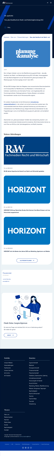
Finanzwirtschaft (33, 370)
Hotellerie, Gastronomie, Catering (38, 375)
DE (47, 2)
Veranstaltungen (8, 365)
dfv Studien (7, 375)
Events (6, 425)
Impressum (7, 444)
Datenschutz (17, 444)
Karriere (6, 419)
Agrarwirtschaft (33, 363)
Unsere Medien (8, 363)
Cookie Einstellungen (45, 444)
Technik (31, 396)
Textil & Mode (33, 399)
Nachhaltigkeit (33, 391)
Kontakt (6, 430)
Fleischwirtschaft (34, 373)
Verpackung (32, 404)
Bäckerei (31, 365)
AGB (12, 444)
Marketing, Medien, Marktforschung (39, 386)
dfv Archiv (7, 373)
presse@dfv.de (6, 281)
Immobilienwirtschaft (35, 378)
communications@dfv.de (24, 436)
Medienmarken (8, 417)
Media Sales (7, 422)
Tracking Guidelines (35, 444)
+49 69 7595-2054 (7, 279)
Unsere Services (8, 370)
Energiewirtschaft (34, 368)
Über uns (6, 414)
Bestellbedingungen (26, 444)
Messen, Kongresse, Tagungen (37, 388)
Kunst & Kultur (33, 383)
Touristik (31, 401)
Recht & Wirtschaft (34, 393)
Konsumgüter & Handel (35, 381)
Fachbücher (7, 368)
